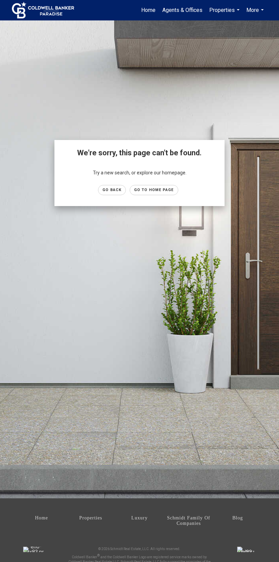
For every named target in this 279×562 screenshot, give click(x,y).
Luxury (139, 517)
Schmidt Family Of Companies (188, 520)
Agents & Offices (182, 10)
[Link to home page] (46, 10)
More (255, 13)
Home (148, 10)
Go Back (111, 190)
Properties (225, 13)
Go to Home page (154, 190)
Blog (237, 517)
